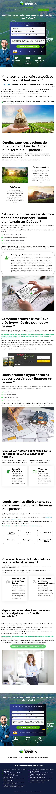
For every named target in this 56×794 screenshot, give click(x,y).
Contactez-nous (33, 9)
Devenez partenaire (43, 9)
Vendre (9, 9)
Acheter (15, 9)
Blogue (26, 9)
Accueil (7, 84)
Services (21, 9)
